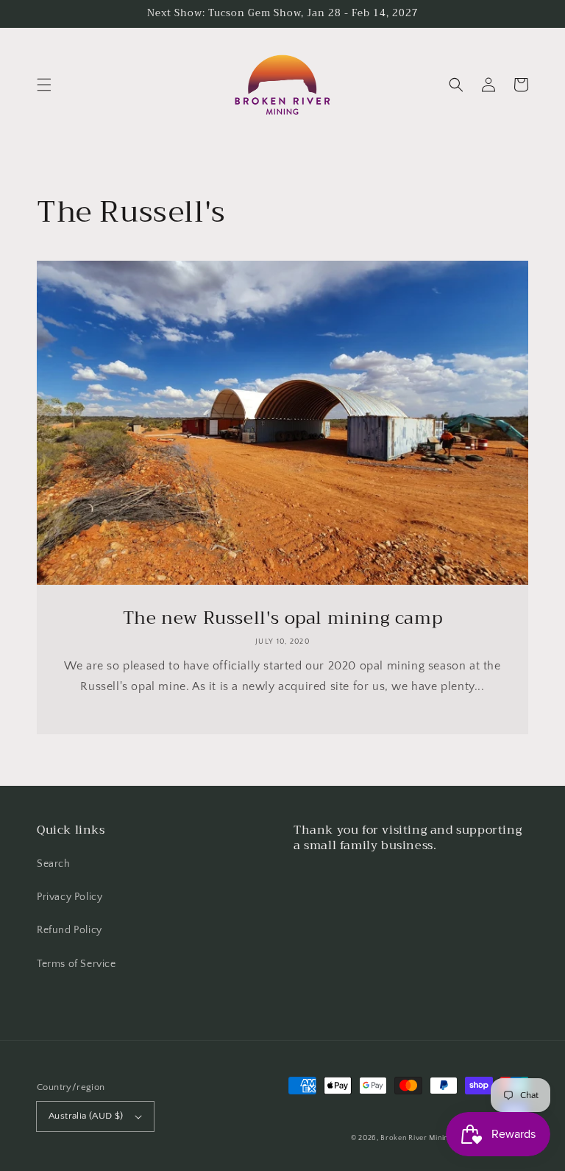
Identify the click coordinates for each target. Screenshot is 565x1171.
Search (54, 864)
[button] (44, 84)
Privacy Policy (69, 897)
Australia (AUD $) (86, 1116)
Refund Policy (69, 930)
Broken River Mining (416, 1138)
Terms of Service (76, 964)
